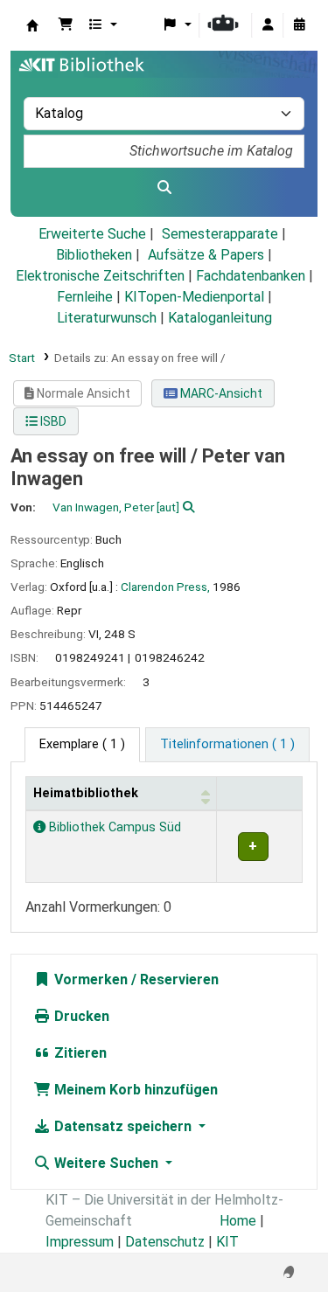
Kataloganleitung (220, 317)
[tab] (227, 744)
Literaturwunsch (107, 317)
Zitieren (79, 1053)
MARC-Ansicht (220, 393)
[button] (65, 25)
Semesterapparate (220, 234)
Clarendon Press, (165, 587)
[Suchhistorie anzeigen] (299, 25)
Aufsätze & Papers (206, 255)
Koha (32, 25)
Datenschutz (165, 1241)
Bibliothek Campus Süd (113, 827)
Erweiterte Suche (92, 234)
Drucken (80, 1016)
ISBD (52, 421)
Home (238, 1220)
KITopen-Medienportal (194, 296)
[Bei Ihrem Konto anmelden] (268, 25)
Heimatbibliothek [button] (85, 793)
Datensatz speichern (123, 1126)
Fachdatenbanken (250, 275)
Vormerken (89, 979)
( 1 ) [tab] (82, 744)
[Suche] (164, 188)
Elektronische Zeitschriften (100, 275)
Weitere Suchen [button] (106, 1163)
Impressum (79, 1241)
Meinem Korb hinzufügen (134, 1089)
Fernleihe (85, 296)
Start (22, 358)
